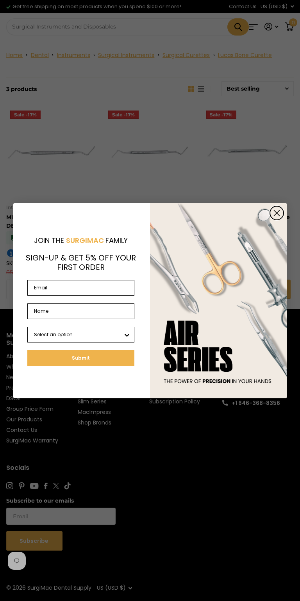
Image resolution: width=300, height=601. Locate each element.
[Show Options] (127, 334)
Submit (81, 358)
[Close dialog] (277, 213)
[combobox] (78, 334)
